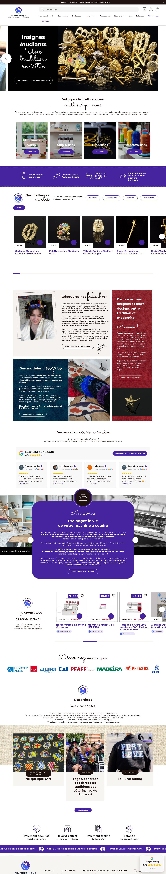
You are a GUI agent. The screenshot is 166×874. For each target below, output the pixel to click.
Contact (45, 21)
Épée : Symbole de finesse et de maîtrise (129, 252)
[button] (31, 151)
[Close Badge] (163, 855)
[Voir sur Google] (21, 467)
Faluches (140, 16)
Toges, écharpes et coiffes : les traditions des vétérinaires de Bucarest (85, 786)
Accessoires (105, 16)
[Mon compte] (151, 9)
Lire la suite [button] (23, 484)
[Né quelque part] (38, 752)
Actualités (85, 772)
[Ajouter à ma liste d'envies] (42, 219)
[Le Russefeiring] (130, 752)
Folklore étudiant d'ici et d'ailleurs (37, 773)
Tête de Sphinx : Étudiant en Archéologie (97, 252)
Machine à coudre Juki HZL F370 (69, 626)
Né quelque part (38, 779)
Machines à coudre (46, 16)
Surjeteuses (63, 16)
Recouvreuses (90, 16)
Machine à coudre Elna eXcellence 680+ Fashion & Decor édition (102, 627)
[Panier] (157, 9)
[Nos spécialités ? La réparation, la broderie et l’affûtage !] (108, 58)
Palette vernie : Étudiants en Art (64, 252)
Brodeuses (76, 16)
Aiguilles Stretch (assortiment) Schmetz (133, 626)
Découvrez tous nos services (33, 77)
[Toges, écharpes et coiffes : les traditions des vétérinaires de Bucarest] (85, 752)
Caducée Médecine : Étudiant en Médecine (28, 252)
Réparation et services (123, 16)
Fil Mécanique (153, 16)
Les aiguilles (130, 772)
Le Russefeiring (130, 779)
